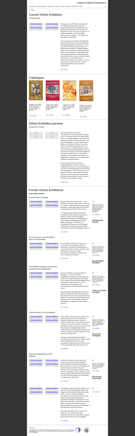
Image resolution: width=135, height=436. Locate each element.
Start (30, 6)
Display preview (64, 182)
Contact (68, 6)
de (105, 6)
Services (58, 6)
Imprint (81, 6)
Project (63, 6)
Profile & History (51, 6)
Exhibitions (32, 10)
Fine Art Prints (74, 6)
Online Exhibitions (41, 6)
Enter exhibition (64, 69)
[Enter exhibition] (36, 24)
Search (34, 6)
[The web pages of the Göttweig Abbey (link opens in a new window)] (87, 433)
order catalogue (32, 115)
